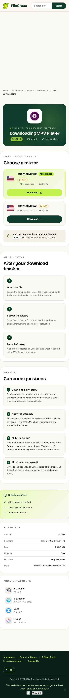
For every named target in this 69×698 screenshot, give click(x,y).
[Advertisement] (34, 48)
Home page (8, 657)
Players (30, 90)
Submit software (28, 657)
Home (5, 90)
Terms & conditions (12, 661)
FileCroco (19, 6)
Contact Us (33, 661)
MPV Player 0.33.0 (46, 90)
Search (58, 5)
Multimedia (17, 90)
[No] (64, 689)
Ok (28, 693)
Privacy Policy (49, 657)
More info (37, 693)
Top (10, 669)
